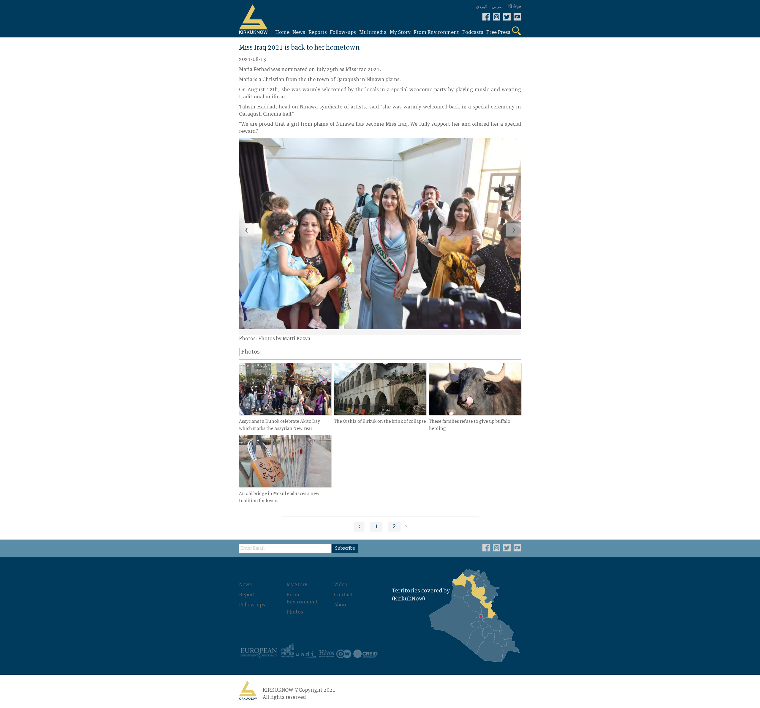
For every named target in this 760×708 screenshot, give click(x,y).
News (245, 584)
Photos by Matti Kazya (284, 338)
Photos (294, 612)
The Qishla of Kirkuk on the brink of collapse (380, 422)
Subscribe (345, 548)
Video (340, 584)
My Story (296, 584)
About (341, 605)
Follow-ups (252, 605)
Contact (343, 594)
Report (247, 594)
